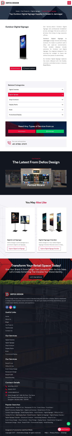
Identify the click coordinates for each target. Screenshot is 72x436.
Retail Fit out (20, 407)
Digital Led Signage (14, 240)
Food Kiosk (49, 407)
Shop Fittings (33, 420)
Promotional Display (15, 115)
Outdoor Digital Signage (12, 412)
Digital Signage (35, 11)
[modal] (23, 47)
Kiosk (10, 110)
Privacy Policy (54, 433)
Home (17, 11)
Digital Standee (14, 89)
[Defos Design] (10, 3)
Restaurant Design (11, 422)
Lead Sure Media (27, 430)
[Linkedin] (14, 307)
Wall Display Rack (21, 415)
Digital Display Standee (57, 415)
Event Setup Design (11, 420)
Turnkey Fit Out (9, 415)
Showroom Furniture (27, 417)
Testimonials (9, 328)
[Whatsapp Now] (68, 423)
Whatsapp (51, 131)
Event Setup (41, 407)
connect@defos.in (13, 392)
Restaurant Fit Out (30, 407)
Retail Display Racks (27, 412)
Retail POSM (26, 422)
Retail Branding (48, 422)
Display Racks (13, 105)
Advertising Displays (40, 417)
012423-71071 (12, 389)
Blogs (7, 322)
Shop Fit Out (51, 417)
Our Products (25, 11)
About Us (8, 319)
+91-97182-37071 (19, 144)
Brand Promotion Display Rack (14, 410)
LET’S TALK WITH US (36, 277)
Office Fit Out (58, 412)
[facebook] (7, 307)
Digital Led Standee (30, 410)
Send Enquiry (16, 68)
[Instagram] (10, 307)
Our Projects (9, 325)
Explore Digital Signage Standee (50, 248)
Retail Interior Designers (54, 420)
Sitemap (64, 433)
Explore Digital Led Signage (17, 248)
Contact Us (8, 331)
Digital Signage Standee (48, 240)
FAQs (46, 433)
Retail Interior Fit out (44, 410)
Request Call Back (30, 68)
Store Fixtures (38, 412)
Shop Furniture (14, 100)
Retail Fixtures (31, 415)
